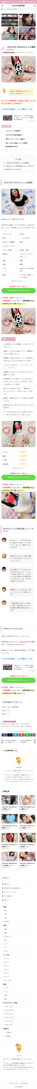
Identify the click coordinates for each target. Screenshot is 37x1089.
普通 (22, 726)
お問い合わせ (24, 1083)
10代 (5, 910)
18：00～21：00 (6, 726)
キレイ (6, 943)
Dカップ (18, 724)
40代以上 (6, 921)
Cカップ (6, 966)
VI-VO (8, 710)
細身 (5, 929)
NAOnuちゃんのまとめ (13, 169)
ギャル (6, 951)
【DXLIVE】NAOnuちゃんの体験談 (17, 163)
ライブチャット (9, 892)
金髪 (5, 999)
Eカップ (6, 973)
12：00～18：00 (25, 724)
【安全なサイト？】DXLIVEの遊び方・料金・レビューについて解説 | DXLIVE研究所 (24, 117)
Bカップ (6, 962)
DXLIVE (8, 707)
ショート (6, 991)
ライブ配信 (8, 896)
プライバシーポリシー (14, 1083)
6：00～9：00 (8, 1024)
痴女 (5, 940)
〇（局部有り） (28, 726)
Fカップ (6, 976)
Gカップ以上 (7, 980)
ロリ (5, 947)
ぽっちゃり (7, 936)
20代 (5, 724)
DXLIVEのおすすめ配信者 (8, 52)
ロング (8, 724)
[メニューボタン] (2, 6)
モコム (8, 714)
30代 (5, 918)
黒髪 (13, 724)
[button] (4, 734)
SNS (6, 900)
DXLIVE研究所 (18, 6)
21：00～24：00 (15, 726)
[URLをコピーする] (33, 734)
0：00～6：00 (8, 1021)
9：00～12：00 (8, 1006)
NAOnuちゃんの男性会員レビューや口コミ (20, 166)
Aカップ (6, 958)
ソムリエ (18, 767)
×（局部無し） (8, 1036)
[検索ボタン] (35, 6)
